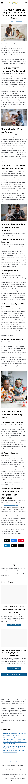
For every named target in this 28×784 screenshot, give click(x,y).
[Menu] (2, 3)
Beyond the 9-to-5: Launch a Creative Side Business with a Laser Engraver (14, 609)
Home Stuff (19, 21)
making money (10, 467)
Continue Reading (14, 625)
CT (12, 21)
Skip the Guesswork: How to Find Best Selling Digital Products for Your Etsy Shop (14, 652)
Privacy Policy (14, 762)
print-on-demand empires (11, 505)
